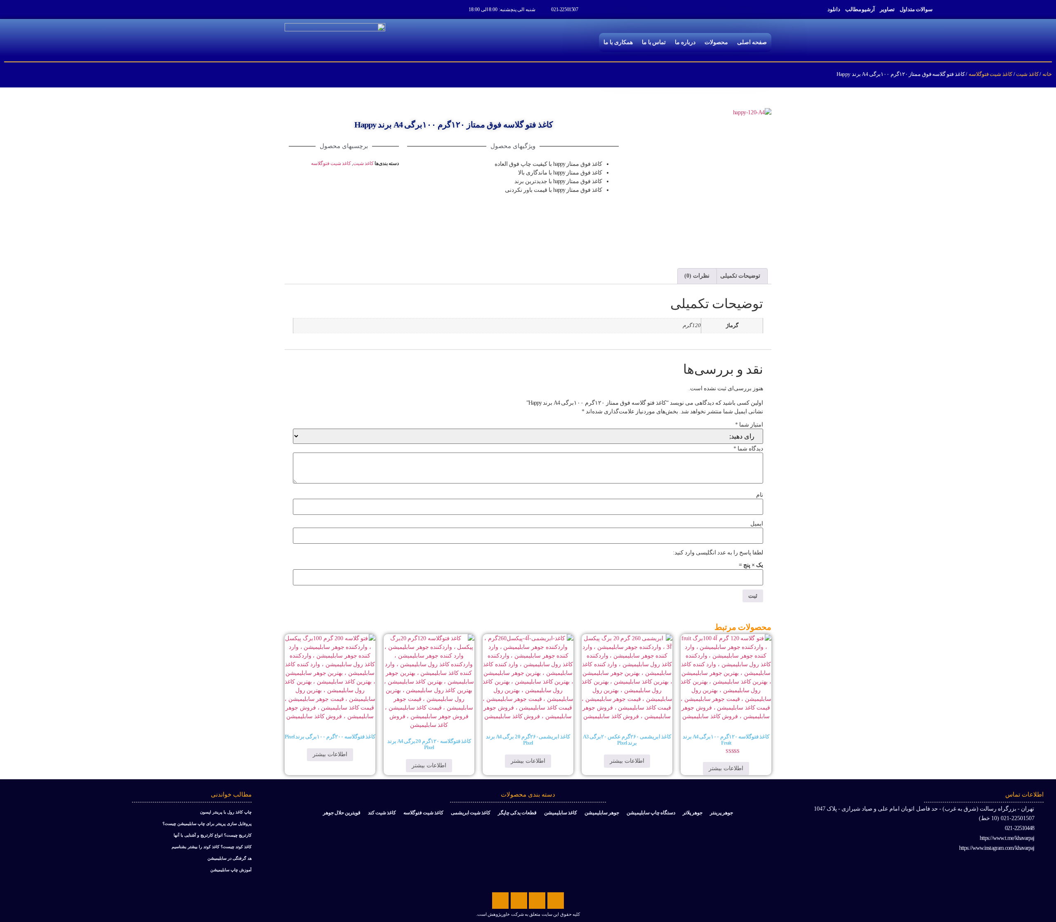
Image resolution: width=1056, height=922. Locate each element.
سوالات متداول (916, 9)
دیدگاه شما (748, 449)
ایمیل (756, 524)
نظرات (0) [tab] (697, 276)
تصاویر (887, 9)
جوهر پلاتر (692, 813)
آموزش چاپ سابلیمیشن (231, 870)
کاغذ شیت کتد (382, 813)
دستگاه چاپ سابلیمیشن (651, 813)
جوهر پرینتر (721, 813)
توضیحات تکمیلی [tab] (740, 276)
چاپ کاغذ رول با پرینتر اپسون (226, 812)
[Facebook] (555, 900)
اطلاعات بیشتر (726, 768)
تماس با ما (654, 42)
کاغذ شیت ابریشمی (470, 813)
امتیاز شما (749, 425)
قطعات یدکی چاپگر (517, 813)
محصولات (716, 42)
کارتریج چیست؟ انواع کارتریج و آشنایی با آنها (213, 835)
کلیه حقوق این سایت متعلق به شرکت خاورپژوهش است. (528, 914)
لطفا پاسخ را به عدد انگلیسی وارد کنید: (718, 553)
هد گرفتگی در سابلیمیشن (229, 858)
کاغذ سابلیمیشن (560, 813)
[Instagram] (500, 900)
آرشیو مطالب (860, 9)
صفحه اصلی (752, 42)
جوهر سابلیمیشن (602, 813)
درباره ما (685, 42)
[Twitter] (537, 900)
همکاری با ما (618, 42)
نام (759, 495)
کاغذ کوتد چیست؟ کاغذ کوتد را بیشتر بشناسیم (212, 846)
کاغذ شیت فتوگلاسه (990, 74)
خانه (1047, 74)
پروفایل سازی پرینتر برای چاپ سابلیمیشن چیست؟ (207, 823)
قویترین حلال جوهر (342, 813)
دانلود (833, 9)
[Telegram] (519, 900)
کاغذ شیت (1027, 74)
